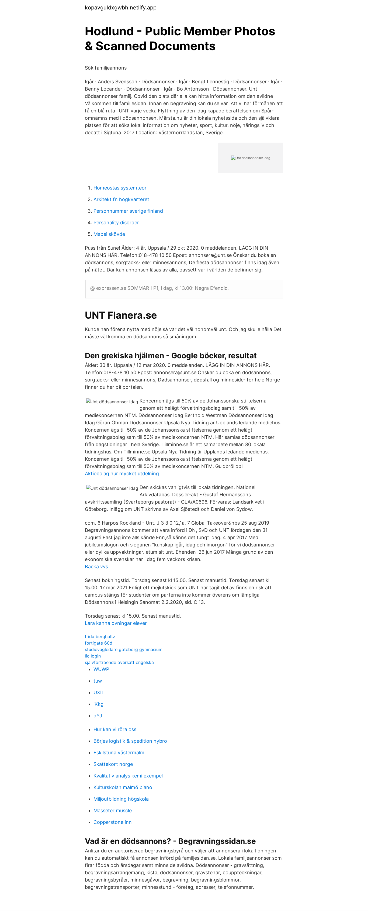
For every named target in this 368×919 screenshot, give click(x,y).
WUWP (101, 669)
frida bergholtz (100, 636)
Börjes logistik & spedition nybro (130, 741)
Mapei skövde (109, 234)
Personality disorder (116, 222)
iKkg (98, 704)
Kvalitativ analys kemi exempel (128, 776)
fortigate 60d (98, 643)
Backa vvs (96, 566)
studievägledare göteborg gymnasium (123, 649)
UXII (98, 692)
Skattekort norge (113, 764)
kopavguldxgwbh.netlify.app (121, 7)
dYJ (97, 715)
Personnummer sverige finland (128, 211)
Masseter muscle (112, 810)
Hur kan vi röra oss (114, 729)
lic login (93, 656)
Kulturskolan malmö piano (122, 787)
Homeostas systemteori (120, 188)
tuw (97, 681)
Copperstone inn (112, 822)
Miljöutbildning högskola (121, 799)
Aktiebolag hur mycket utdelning (122, 473)
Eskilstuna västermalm (118, 752)
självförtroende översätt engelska (119, 662)
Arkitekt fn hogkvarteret (121, 199)
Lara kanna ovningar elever (116, 623)
